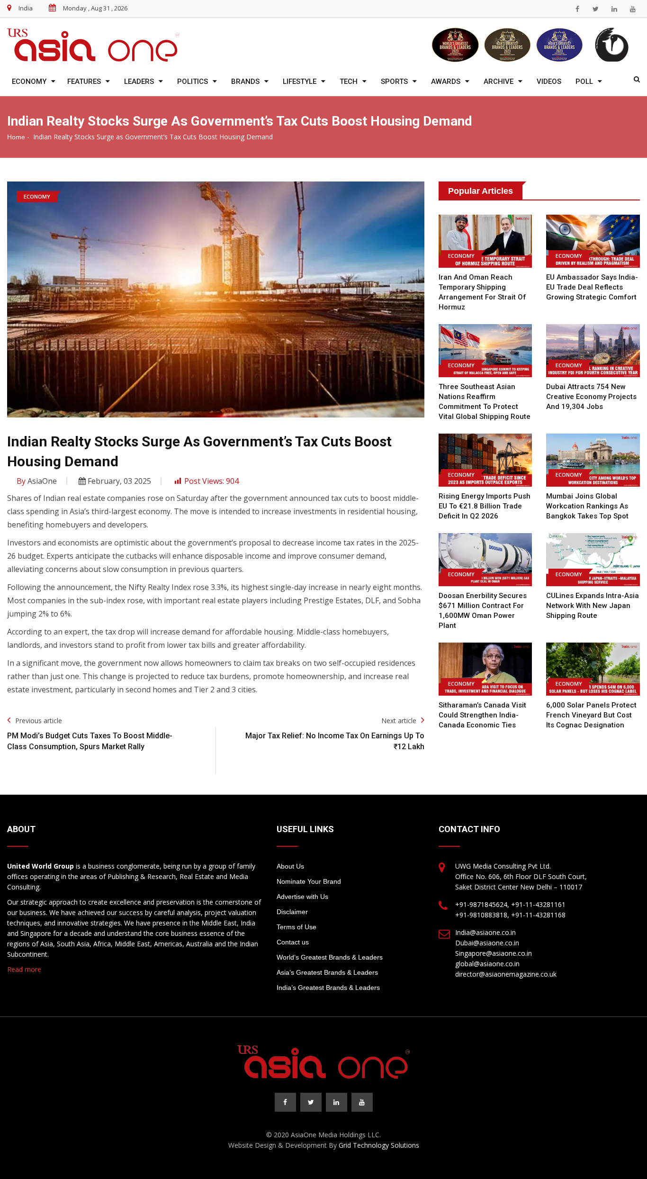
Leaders (139, 81)
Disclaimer (292, 912)
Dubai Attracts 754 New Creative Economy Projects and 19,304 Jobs (591, 396)
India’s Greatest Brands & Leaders (328, 987)
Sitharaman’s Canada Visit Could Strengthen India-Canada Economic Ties (482, 715)
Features (84, 81)
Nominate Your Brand (309, 881)
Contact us (293, 942)
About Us (290, 866)
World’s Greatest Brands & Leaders (330, 957)
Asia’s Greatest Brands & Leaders (327, 972)
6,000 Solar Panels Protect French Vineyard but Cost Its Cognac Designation (591, 715)
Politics (192, 81)
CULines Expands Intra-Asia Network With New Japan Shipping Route (592, 605)
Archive (498, 81)
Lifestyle (299, 81)
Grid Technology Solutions (379, 1145)
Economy (29, 81)
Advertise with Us (302, 896)
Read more (24, 969)
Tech (349, 81)
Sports (394, 81)
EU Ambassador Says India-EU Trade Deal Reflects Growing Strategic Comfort (592, 287)
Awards (445, 81)
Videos (549, 81)
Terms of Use (296, 927)
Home (16, 137)
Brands (245, 81)
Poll (584, 81)
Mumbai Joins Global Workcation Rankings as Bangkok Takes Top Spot (587, 506)
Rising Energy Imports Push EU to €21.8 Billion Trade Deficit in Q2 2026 (484, 506)
